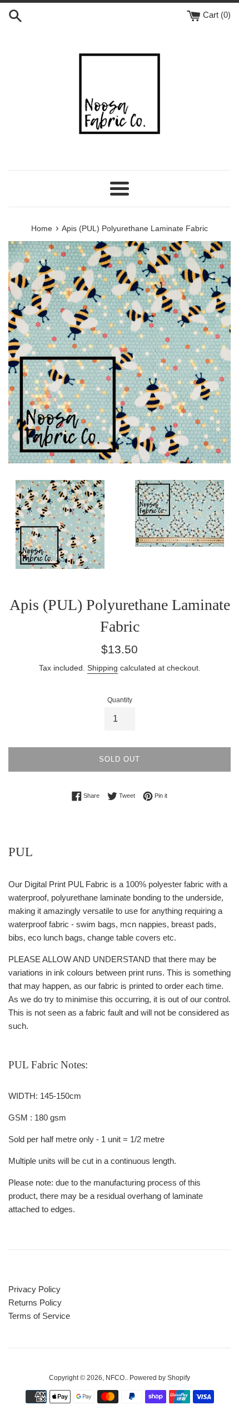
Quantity (119, 700)
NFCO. (116, 1378)
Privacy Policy (34, 1289)
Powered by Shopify (160, 1378)
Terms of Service (39, 1316)
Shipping (102, 667)
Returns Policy (35, 1302)
